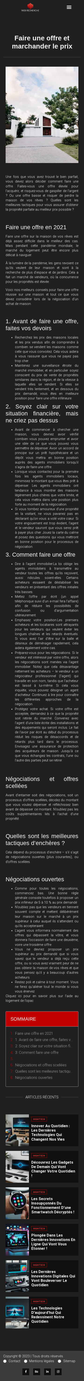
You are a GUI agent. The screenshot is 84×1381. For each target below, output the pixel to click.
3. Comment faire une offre (37, 1052)
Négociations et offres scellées (40, 1065)
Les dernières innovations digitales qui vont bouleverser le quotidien (53, 1278)
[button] (68, 7)
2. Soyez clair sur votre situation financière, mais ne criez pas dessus (44, 1046)
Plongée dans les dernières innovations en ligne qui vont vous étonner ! (53, 1242)
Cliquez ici (13, 996)
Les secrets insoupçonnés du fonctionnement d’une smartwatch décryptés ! (52, 1205)
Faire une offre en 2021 (34, 1033)
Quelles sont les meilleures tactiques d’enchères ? (44, 1071)
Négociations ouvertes (33, 1077)
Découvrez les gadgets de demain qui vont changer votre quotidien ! (53, 1169)
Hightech (39, 1119)
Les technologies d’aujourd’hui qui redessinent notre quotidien (47, 1315)
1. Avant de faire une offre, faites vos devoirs (44, 1040)
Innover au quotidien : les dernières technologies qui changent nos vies (50, 1133)
